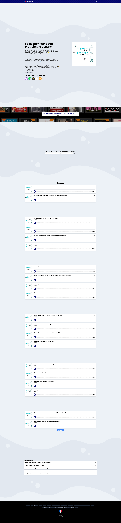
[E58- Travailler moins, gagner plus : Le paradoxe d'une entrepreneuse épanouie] (29, 198)
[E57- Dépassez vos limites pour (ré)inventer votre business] (29, 221)
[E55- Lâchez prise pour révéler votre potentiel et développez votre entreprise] (29, 238)
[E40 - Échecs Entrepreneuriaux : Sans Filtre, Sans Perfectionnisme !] (29, 424)
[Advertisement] (60, 11)
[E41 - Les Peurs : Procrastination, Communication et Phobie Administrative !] (29, 415)
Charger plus (60, 430)
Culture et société (64, 505)
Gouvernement (60, 507)
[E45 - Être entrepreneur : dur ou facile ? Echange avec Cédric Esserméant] (29, 367)
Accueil (54, 516)
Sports (76, 507)
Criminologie (45, 507)
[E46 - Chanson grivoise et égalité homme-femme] (29, 344)
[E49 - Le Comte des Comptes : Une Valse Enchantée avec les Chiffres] (29, 318)
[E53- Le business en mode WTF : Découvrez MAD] (29, 269)
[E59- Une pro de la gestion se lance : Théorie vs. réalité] (29, 189)
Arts (32, 505)
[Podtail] (33, 79)
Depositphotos (65, 518)
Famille (45, 505)
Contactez (66, 516)
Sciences (72, 507)
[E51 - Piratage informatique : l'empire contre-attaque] (29, 287)
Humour (28, 505)
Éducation (36, 505)
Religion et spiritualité (55, 505)
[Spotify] (30, 79)
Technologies (70, 505)
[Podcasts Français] (60, 511)
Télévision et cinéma (77, 505)
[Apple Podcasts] (26, 79)
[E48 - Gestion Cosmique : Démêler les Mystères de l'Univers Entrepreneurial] (29, 327)
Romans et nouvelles (86, 505)
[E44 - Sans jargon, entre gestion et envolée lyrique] (29, 375)
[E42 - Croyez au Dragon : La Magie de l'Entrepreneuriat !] (29, 392)
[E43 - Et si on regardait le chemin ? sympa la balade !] (29, 384)
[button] (96, 1)
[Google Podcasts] (36, 79)
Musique (49, 505)
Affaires (27, 72)
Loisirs (55, 507)
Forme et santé (66, 507)
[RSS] (40, 79)
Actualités (50, 507)
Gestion (31, 72)
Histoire (92, 505)
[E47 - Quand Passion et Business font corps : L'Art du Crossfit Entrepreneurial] (29, 335)
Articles (62, 516)
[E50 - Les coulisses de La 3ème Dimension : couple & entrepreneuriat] (29, 295)
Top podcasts (58, 516)
